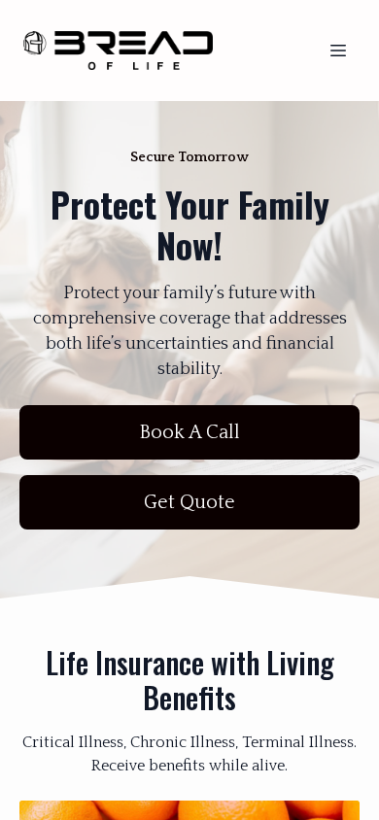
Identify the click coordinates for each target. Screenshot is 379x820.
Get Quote (189, 502)
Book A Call (189, 432)
